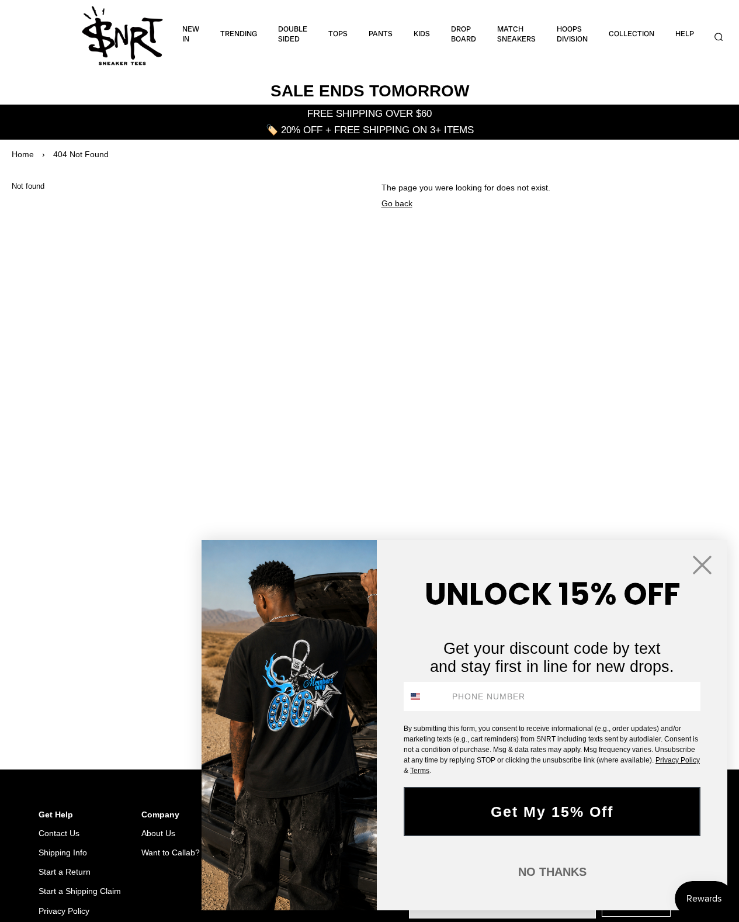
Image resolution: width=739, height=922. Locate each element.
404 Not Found (81, 154)
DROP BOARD (463, 34)
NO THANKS (552, 871)
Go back (396, 203)
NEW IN (190, 34)
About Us (158, 833)
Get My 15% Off (552, 811)
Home (23, 154)
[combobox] (425, 696)
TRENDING (238, 34)
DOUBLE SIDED (292, 34)
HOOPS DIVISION (572, 34)
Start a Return (65, 871)
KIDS (422, 34)
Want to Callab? (170, 852)
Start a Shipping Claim (80, 891)
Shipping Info (63, 852)
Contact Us (59, 833)
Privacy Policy (64, 911)
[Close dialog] (702, 565)
